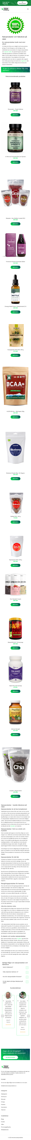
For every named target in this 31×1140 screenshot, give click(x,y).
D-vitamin (19, 938)
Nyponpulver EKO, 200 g (15, 559)
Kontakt (3, 1121)
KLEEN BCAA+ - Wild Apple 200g (15, 411)
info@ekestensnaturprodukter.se (8, 1085)
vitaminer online (8, 51)
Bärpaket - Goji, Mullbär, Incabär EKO (15, 218)
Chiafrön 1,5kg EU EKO (15, 790)
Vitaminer (3, 1109)
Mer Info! (15, 114)
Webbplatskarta (4, 1129)
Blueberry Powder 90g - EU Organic (15, 473)
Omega (3, 1101)
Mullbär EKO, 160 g (16, 516)
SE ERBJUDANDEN (10, 1057)
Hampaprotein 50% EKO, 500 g (15, 349)
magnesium (23, 60)
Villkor (2, 1124)
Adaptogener (4, 1094)
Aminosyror (4, 1096)
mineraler (12, 826)
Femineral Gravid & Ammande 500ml (15, 261)
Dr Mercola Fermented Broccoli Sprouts (15, 156)
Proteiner (3, 1104)
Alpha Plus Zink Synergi (15, 685)
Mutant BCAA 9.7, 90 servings (15, 642)
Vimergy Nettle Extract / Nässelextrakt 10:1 (15, 306)
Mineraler (3, 1099)
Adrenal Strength (15, 729)
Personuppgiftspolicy (6, 1127)
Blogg (2, 1119)
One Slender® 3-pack (15, 599)
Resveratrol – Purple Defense (15, 109)
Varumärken (4, 1107)
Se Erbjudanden (22, 3)
